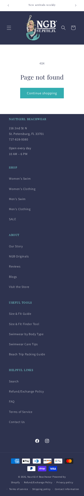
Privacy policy (64, 482)
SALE (12, 219)
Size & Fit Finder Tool (24, 324)
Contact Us (17, 422)
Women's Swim (20, 179)
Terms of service (18, 489)
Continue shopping (42, 93)
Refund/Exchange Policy (26, 391)
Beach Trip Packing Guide (27, 354)
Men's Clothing (19, 209)
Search (14, 381)
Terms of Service (20, 412)
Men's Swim (17, 199)
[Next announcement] (76, 5)
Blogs (13, 277)
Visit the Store (19, 287)
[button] (9, 28)
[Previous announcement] (8, 5)
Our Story (16, 246)
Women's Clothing (22, 189)
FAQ (12, 401)
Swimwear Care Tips (23, 344)
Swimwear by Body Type (26, 334)
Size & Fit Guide (20, 314)
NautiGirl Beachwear (39, 476)
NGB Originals (19, 256)
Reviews (14, 266)
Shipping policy (41, 489)
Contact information (67, 489)
